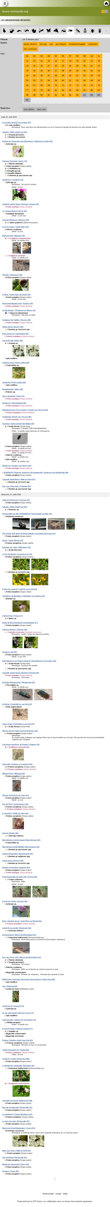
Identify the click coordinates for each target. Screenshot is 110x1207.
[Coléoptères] (100, 30)
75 (92, 85)
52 (85, 75)
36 (49, 71)
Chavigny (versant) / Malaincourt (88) (17, 1101)
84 (77, 90)
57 (42, 80)
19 (77, 61)
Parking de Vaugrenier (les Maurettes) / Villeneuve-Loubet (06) (27, 141)
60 (63, 80)
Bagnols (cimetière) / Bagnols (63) (16, 868)
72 (70, 85)
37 (56, 71)
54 (99, 75)
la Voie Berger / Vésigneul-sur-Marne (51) (19, 310)
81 (56, 90)
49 (63, 75)
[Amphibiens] (34, 30)
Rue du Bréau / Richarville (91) (14, 1158)
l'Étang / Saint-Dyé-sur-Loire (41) (15, 795)
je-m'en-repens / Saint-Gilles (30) (15, 227)
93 (63, 95)
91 (49, 95)
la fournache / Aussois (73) (13, 1006)
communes (92, 44)
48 (56, 75)
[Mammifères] (12, 30)
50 (70, 75)
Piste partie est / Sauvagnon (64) (15, 334)
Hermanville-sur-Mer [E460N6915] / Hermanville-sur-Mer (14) (27, 514)
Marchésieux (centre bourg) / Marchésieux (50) (21, 840)
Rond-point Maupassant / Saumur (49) (17, 304)
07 (70, 56)
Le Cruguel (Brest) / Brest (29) (14, 211)
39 (70, 71)
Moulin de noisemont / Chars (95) (15, 1164)
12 (27, 61)
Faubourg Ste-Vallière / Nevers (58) (16, 320)
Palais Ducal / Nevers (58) (12, 327)
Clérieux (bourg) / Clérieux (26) (14, 630)
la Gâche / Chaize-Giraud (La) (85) (16, 1059)
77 (27, 90)
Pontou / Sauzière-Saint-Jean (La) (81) (17, 1040)
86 (92, 90)
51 (77, 75)
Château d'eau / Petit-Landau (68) (15, 363)
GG (84, 95)
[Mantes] (77, 30)
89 (34, 95)
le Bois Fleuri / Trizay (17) (12, 616)
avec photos (29, 109)
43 (99, 71)
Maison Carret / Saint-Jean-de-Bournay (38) (20, 731)
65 (99, 80)
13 (34, 61)
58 (49, 80)
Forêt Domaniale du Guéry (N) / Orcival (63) (19, 877)
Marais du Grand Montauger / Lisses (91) (18, 1128)
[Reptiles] (26, 30)
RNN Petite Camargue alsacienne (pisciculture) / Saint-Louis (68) (28, 979)
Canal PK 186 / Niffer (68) (12, 341)
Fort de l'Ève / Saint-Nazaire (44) (15, 804)
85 (85, 90)
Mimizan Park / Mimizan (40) (13, 236)
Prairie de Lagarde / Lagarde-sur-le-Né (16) (19, 589)
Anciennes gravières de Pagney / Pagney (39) (20, 745)
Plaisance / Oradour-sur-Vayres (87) (17, 466)
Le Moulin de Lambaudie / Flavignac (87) (18, 1066)
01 (27, 56)
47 (49, 75)
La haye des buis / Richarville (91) (16, 1121)
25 (34, 66)
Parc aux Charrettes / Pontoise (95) (16, 486)
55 (27, 80)
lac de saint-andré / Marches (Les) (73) (18, 1013)
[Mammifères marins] (19, 30)
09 (85, 56)
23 (99, 61)
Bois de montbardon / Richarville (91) (17, 1108)
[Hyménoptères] (70, 30)
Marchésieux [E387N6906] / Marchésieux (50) (20, 847)
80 (49, 90)
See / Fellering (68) (9, 986)
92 (56, 95)
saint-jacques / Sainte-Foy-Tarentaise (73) (19, 1020)
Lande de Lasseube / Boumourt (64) (16, 928)
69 (49, 85)
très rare (43, 44)
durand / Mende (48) (10, 833)
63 (85, 80)
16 (56, 61)
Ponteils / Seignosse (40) (12, 275)
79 (42, 90)
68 (42, 85)
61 (70, 80)
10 (92, 56)
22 (92, 61)
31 (92, 66)
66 (27, 85)
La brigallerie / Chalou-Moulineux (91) (17, 1114)
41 (85, 71)
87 (99, 90)
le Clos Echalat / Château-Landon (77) (17, 1029)
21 (85, 61)
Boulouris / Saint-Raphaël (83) (14, 403)
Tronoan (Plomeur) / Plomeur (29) (15, 220)
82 (63, 90)
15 (49, 61)
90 (42, 95)
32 (99, 66)
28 (56, 66)
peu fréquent (61, 44)
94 (70, 95)
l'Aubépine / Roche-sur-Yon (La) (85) (17, 417)
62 (77, 80)
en (106, 11)
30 (85, 66)
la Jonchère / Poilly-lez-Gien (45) (15, 813)
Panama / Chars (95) (10, 1171)
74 (85, 85)
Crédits (65, 1193)
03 (42, 56)
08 (77, 56)
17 (63, 61)
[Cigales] (85, 30)
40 (77, 71)
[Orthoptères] (63, 30)
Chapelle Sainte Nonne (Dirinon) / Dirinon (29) (20, 204)
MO (27, 100)
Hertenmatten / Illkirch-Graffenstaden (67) (19, 935)
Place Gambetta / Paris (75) (13, 396)
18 (70, 61)
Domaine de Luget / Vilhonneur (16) (16, 547)
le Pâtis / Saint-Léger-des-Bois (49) (16, 295)
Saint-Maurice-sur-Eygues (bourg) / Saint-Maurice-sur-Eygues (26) (29, 661)
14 (42, 61)
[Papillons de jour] (48, 30)
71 (63, 85)
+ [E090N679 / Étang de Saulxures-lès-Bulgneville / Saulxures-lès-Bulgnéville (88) (35, 473)
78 (34, 90)
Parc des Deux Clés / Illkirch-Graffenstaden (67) (21, 957)
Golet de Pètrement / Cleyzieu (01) (16, 500)
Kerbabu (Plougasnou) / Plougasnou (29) (18, 683)
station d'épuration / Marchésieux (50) (17, 854)
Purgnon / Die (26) (9, 652)
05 (56, 56)
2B (77, 66)
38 (63, 71)
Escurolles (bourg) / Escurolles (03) (16, 123)
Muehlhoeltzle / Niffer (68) (12, 389)
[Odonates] (41, 30)
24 (27, 66)
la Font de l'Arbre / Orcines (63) (15, 901)
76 (99, 85)
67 (34, 85)
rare (51, 44)
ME (98, 95)
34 (34, 71)
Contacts (58, 1193)
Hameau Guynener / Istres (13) (14, 161)
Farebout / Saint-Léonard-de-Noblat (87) (18, 424)
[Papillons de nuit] (56, 30)
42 (92, 71)
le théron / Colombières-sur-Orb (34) (17, 704)
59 (56, 80)
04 (49, 56)
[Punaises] (92, 30)
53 (92, 75)
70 (56, 85)
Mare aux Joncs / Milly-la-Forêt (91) (16, 1151)
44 (27, 75)
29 (63, 66)
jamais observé (30, 44)
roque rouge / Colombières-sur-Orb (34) (18, 724)
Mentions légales (48, 1193)
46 (42, 75)
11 (99, 56)
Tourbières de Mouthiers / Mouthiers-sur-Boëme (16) (23, 596)
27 (49, 66)
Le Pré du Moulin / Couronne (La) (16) (17, 554)
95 (77, 95)
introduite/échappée (77, 44)
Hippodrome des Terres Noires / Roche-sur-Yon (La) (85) (25, 410)
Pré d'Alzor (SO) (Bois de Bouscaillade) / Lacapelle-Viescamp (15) (29, 534)
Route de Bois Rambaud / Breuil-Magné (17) (20, 623)
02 (34, 56)
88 (27, 95)
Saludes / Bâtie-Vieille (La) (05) (14, 132)
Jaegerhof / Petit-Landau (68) (14, 383)
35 (42, 71)
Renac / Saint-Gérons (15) (12, 541)
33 (27, 71)
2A (70, 66)
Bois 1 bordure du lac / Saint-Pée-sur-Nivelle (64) (22, 921)
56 (34, 80)
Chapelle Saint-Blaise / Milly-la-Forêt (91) (18, 480)
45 (34, 75)
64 (92, 80)
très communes (30, 49)
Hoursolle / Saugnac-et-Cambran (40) (17, 764)
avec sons (41, 109)
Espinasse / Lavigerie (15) (12, 180)
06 (63, 56)
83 (70, 90)
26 (42, 66)
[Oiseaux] (4, 30)
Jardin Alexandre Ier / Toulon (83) (15, 1050)
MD (91, 95)
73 (77, 85)
